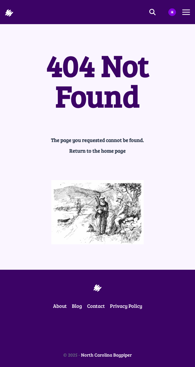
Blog (77, 305)
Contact (96, 305)
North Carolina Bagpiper (106, 355)
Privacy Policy (126, 305)
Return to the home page (97, 150)
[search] (155, 12)
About (60, 305)
